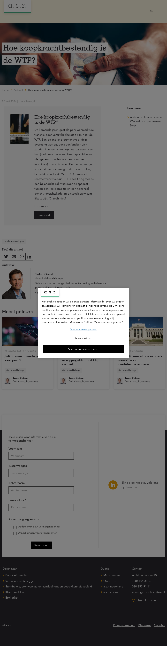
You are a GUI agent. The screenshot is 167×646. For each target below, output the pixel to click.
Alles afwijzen (83, 338)
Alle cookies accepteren (83, 349)
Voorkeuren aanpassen (83, 329)
